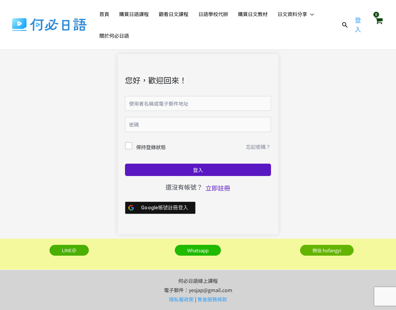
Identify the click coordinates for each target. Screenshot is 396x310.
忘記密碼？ (258, 146)
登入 (198, 170)
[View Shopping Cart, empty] (378, 24)
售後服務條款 (212, 299)
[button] (310, 14)
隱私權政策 (181, 299)
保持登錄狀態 (151, 147)
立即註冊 (217, 187)
